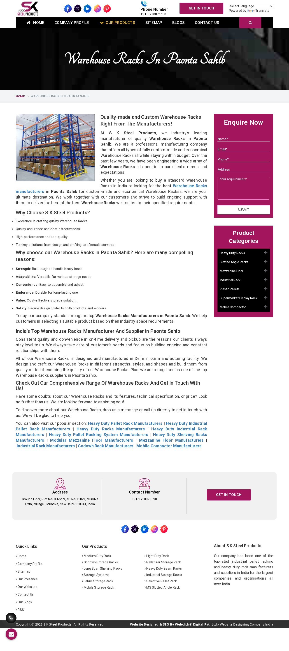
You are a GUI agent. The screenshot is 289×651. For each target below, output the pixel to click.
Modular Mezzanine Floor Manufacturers (91, 440)
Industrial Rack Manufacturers (46, 445)
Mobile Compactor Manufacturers (168, 445)
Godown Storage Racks (100, 562)
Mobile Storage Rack (98, 587)
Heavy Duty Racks (232, 253)
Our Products (120, 22)
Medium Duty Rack (97, 556)
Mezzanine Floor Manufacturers (171, 440)
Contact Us (207, 22)
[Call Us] (11, 618)
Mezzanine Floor (231, 271)
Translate (262, 10)
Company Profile (71, 22)
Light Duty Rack (157, 556)
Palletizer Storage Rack (163, 562)
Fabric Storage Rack (98, 581)
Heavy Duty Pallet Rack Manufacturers (125, 423)
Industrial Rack (230, 280)
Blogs (178, 22)
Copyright (23, 624)
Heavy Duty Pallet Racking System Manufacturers (98, 434)
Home (38, 22)
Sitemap (153, 22)
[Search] (250, 22)
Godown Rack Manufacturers (105, 445)
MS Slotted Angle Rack (163, 587)
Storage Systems (96, 575)
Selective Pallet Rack (161, 581)
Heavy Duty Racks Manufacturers (111, 429)
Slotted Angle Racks (234, 262)
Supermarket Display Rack (238, 298)
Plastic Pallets (230, 289)
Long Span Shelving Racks (102, 568)
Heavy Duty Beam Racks (164, 568)
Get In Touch (201, 8)
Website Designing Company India (246, 624)
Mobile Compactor (233, 307)
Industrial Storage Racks (164, 575)
